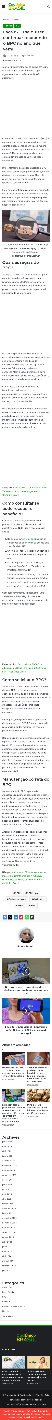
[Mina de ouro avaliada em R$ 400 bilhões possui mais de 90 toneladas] (38, 1095)
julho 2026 (7, 1141)
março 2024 (7, 1261)
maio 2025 (7, 1194)
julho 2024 (7, 1242)
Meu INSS (31, 539)
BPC (17, 26)
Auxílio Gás (7, 1287)
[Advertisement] (26, 109)
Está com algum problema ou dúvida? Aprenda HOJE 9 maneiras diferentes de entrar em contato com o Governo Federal (13, 1113)
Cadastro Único (17, 899)
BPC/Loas (32, 893)
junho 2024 (7, 1246)
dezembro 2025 (9, 1161)
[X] (10, 917)
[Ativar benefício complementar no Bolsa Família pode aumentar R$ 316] (13, 1362)
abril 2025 (6, 1199)
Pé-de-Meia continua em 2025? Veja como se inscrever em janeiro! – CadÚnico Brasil (24, 491)
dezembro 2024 (9, 1218)
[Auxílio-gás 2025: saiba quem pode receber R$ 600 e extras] (38, 1362)
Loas (32, 905)
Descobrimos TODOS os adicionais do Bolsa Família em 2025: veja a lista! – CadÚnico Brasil (24, 668)
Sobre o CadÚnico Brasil (17, 1404)
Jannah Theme (10, 1411)
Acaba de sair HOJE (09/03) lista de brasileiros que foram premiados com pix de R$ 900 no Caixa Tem (37, 1074)
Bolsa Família (8, 1292)
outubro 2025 (8, 1170)
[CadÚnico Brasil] (16, 6)
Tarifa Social (7, 1316)
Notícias (15, 19)
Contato (42, 1404)
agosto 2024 (8, 1237)
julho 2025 (7, 1184)
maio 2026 (7, 1146)
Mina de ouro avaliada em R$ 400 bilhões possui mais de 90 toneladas (37, 1109)
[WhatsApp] (27, 917)
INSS (20, 905)
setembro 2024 (9, 1232)
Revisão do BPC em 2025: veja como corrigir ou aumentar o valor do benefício (13, 1071)
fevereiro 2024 (9, 1266)
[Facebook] (5, 917)
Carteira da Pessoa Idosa (13, 1306)
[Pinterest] (21, 917)
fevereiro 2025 (9, 1208)
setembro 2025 (9, 1175)
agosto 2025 (8, 1180)
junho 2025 (7, 1189)
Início (7, 19)
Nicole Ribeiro (12, 56)
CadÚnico (38, 899)
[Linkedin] (16, 917)
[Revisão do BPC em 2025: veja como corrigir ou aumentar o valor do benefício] (13, 1058)
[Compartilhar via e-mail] (32, 917)
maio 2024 (7, 1251)
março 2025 (7, 1203)
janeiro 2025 (8, 1213)
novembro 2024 (9, 1223)
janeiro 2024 (8, 1270)
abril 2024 (6, 1256)
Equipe (33, 1404)
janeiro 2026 (8, 1156)
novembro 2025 (9, 1165)
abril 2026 (6, 1151)
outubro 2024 (8, 1227)
